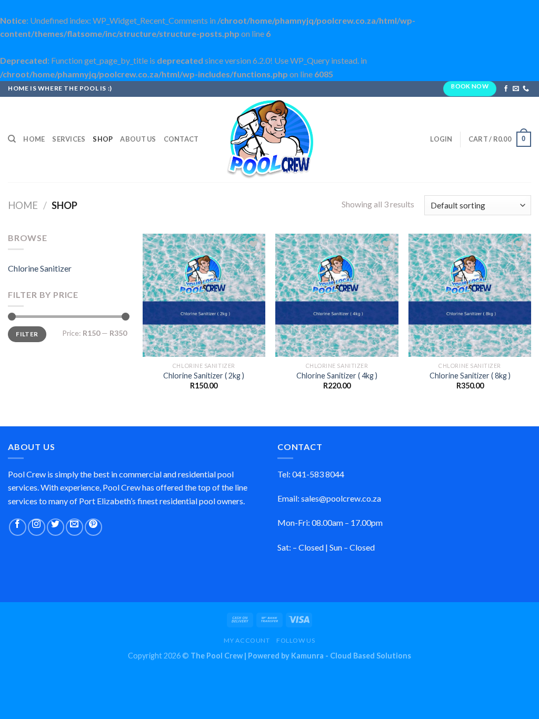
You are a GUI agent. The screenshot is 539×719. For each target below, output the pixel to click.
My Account (247, 640)
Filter (27, 334)
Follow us (295, 640)
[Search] (12, 139)
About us (138, 139)
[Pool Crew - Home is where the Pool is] (269, 139)
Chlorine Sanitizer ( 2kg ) (203, 375)
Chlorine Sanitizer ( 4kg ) (336, 375)
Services (68, 139)
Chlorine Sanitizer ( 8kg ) (470, 375)
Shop (103, 139)
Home (34, 139)
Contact (181, 139)
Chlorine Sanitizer (40, 268)
